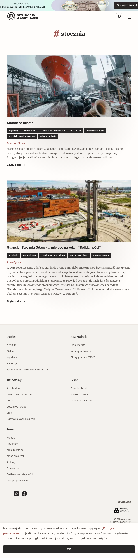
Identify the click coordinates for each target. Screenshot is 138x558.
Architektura (13, 388)
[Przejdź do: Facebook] (24, 493)
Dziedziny (14, 380)
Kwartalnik (78, 336)
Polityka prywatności (18, 480)
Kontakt (11, 438)
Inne (10, 429)
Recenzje (12, 363)
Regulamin (13, 468)
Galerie (11, 351)
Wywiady (12, 357)
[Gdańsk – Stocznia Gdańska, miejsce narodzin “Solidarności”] (69, 211)
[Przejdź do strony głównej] (22, 16)
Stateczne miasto (20, 123)
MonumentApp (15, 450)
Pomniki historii (78, 388)
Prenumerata (77, 345)
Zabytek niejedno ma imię (21, 419)
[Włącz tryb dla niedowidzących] (119, 16)
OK (69, 549)
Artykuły (11, 345)
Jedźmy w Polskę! (17, 407)
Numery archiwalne (81, 351)
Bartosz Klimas (16, 143)
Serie (74, 380)
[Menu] (128, 16)
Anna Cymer (14, 262)
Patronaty (12, 444)
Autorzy (11, 462)
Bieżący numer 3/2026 (82, 357)
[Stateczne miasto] (69, 86)
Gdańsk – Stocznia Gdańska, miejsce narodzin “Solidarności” (54, 247)
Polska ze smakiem (81, 400)
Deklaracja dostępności (20, 474)
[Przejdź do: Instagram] (16, 493)
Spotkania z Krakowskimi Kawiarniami (27, 369)
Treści (11, 336)
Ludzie (10, 400)
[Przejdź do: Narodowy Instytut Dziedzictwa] (121, 511)
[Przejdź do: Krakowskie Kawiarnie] (69, 5)
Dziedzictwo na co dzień (20, 394)
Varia (9, 413)
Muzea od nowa (79, 394)
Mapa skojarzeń (15, 456)
